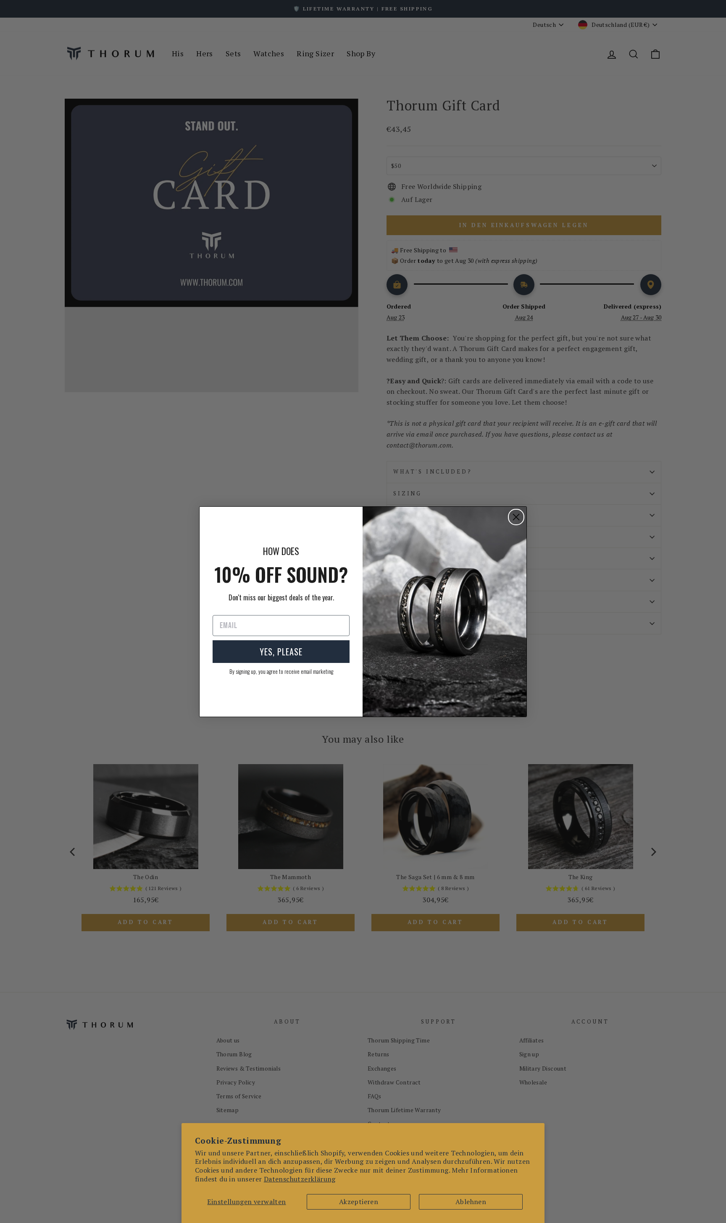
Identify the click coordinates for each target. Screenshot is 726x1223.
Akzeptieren (358, 1201)
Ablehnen (470, 1201)
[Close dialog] (516, 517)
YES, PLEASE (281, 651)
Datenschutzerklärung (300, 1179)
